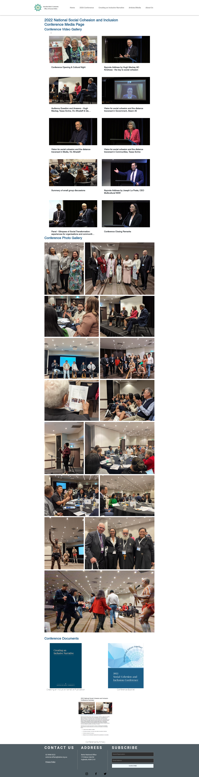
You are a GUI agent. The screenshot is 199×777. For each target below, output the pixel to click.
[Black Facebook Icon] (96, 774)
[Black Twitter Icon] (105, 774)
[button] (52, 33)
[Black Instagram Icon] (86, 774)
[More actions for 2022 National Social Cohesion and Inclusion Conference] (52, 33)
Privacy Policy (50, 762)
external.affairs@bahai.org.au (56, 757)
